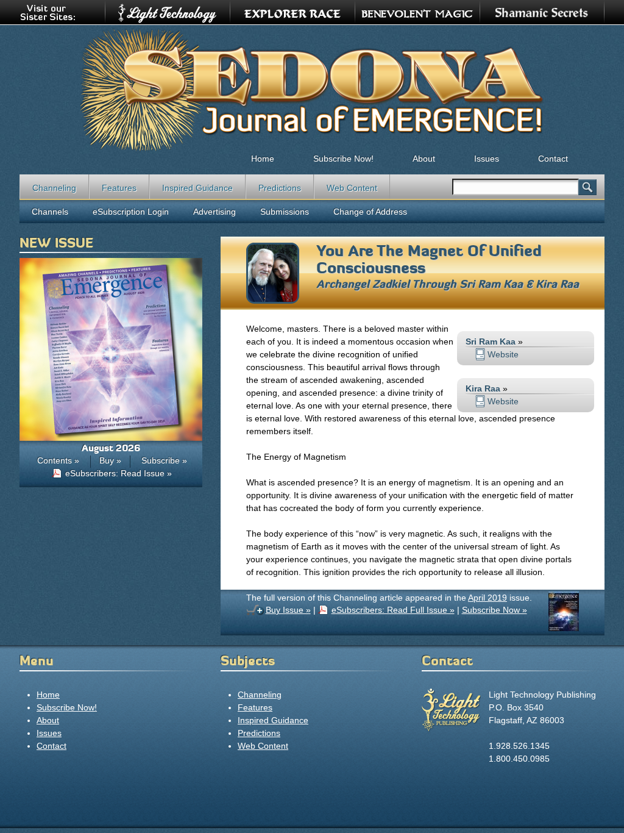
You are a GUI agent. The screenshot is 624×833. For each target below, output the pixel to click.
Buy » (110, 460)
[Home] (312, 89)
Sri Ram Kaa (491, 284)
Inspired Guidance (197, 188)
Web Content (352, 188)
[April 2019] (563, 628)
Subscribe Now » (494, 610)
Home (262, 158)
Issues (486, 158)
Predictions (279, 188)
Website (503, 354)
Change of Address (370, 211)
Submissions (284, 211)
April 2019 (487, 597)
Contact (553, 158)
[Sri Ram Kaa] (272, 301)
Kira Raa (557, 284)
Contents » (58, 460)
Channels (50, 211)
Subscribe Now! (343, 158)
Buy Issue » (288, 610)
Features (119, 188)
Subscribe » (164, 460)
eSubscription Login (131, 211)
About (424, 158)
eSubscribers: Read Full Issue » (393, 610)
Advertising (214, 211)
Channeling (54, 188)
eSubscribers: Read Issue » (118, 473)
